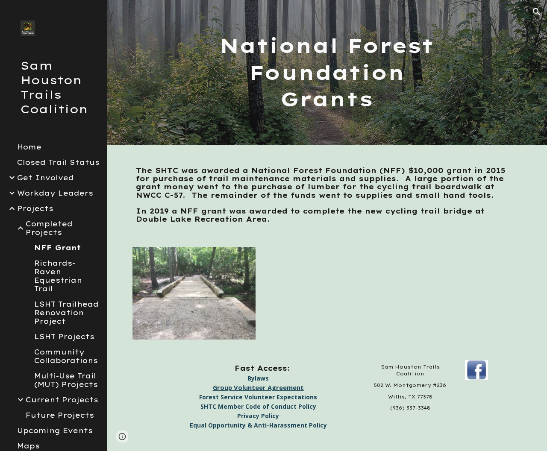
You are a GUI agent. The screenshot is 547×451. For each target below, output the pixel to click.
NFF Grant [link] (57, 247)
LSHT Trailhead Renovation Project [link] (66, 312)
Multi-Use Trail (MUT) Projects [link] (66, 380)
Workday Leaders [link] (55, 193)
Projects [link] (35, 208)
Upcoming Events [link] (55, 430)
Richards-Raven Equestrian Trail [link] (58, 276)
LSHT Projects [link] (64, 336)
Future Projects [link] (60, 415)
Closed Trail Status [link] (58, 162)
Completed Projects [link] (49, 228)
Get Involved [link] (45, 177)
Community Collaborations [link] (66, 356)
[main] (327, 72)
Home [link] (29, 147)
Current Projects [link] (62, 399)
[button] (536, 12)
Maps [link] (28, 446)
